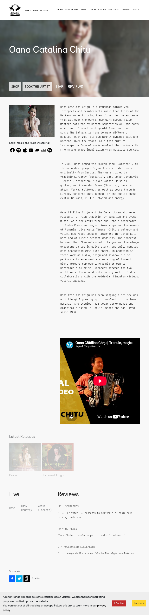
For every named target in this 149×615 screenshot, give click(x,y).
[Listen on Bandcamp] (37, 150)
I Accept (139, 603)
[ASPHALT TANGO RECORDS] (15, 10)
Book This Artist (37, 86)
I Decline (119, 603)
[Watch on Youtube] (31, 150)
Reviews (75, 86)
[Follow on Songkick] (49, 150)
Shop (15, 86)
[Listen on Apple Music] (25, 150)
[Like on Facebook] (12, 150)
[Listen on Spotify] (18, 150)
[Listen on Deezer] (43, 150)
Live (59, 86)
